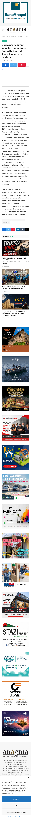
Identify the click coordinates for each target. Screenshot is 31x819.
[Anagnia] (16, 30)
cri (3, 220)
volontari (21, 220)
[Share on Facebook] (5, 65)
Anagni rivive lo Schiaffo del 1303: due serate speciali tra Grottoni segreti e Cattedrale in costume (14, 313)
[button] (28, 777)
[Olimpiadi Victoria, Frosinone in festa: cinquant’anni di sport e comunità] (15, 277)
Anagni (4, 41)
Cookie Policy (11, 816)
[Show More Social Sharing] (27, 65)
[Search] (28, 30)
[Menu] (3, 30)
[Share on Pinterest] (22, 65)
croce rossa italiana (11, 220)
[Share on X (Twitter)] (13, 65)
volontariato (6, 222)
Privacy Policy (18, 816)
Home (3, 36)
